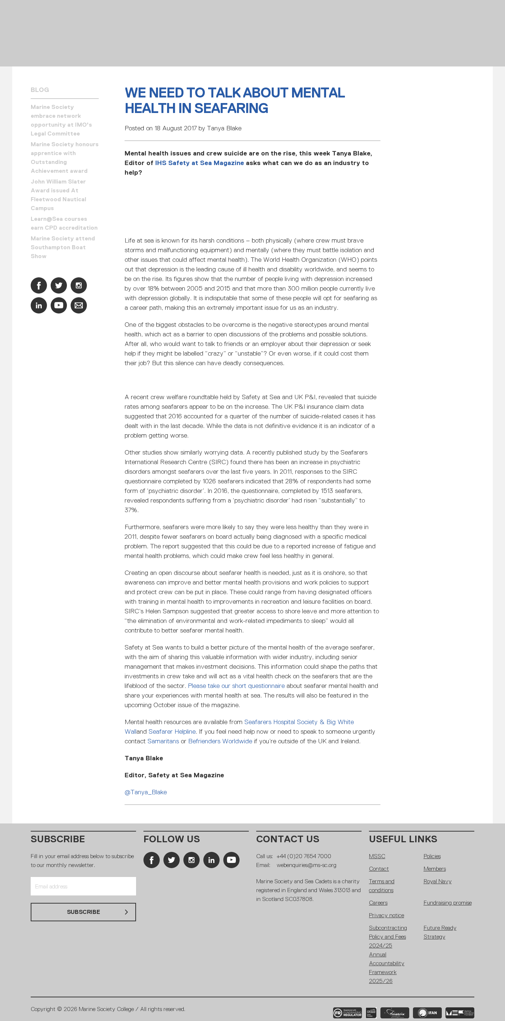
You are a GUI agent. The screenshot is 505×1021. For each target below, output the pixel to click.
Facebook (39, 285)
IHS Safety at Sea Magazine (199, 163)
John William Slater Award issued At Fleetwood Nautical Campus (58, 194)
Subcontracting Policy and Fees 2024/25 (388, 937)
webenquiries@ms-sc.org (306, 865)
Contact (379, 869)
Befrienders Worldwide (220, 741)
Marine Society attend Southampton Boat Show (63, 247)
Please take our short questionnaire (236, 685)
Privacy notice (386, 915)
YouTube (59, 305)
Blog (40, 89)
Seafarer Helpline (172, 731)
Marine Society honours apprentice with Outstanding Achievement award (65, 157)
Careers (378, 903)
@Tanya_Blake (146, 792)
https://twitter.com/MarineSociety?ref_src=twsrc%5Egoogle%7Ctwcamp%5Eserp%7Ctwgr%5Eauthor (59, 285)
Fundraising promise (448, 903)
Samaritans (163, 741)
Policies (432, 856)
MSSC (377, 856)
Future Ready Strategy (440, 932)
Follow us (171, 839)
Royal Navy (438, 881)
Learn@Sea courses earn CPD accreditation (64, 223)
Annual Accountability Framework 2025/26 (386, 967)
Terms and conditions (381, 885)
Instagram (79, 285)
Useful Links (403, 839)
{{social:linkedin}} (39, 305)
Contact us (287, 839)
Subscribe (58, 839)
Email (79, 305)
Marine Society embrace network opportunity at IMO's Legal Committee (61, 120)
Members (435, 869)
